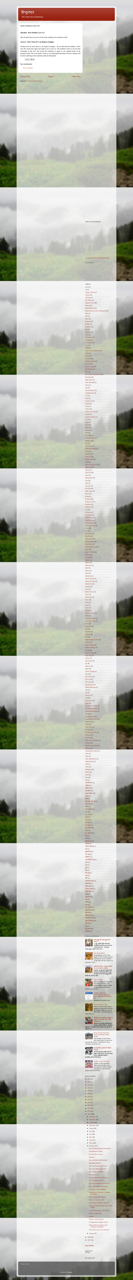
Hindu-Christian (90, 438)
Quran (87, 623)
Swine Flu (88, 721)
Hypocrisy (88, 456)
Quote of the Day (90, 621)
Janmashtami (89, 478)
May (90, 1137)
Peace (87, 594)
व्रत (86, 899)
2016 (89, 1094)
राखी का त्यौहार (89, 889)
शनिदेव (87, 902)
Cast (86, 329)
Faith (86, 398)
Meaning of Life (94, 1174)
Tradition (88, 737)
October (91, 1122)
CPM (86, 348)
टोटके (86, 830)
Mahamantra (88, 539)
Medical (87, 562)
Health (87, 427)
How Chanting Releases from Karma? (100, 1148)
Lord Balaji (88, 515)
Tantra (87, 724)
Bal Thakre (88, 300)
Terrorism (88, 730)
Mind (86, 568)
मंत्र (86, 875)
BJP (86, 316)
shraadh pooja (89, 684)
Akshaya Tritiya (90, 292)
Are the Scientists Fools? (96, 1180)
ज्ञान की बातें (88, 828)
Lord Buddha (89, 520)
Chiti (86, 334)
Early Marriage (89, 382)
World (87, 775)
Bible (86, 313)
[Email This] (26, 59)
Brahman (88, 321)
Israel (86, 475)
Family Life (88, 401)
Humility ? (92, 1157)
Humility (88, 454)
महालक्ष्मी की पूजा (89, 881)
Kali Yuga (88, 488)
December (92, 1117)
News (86, 589)
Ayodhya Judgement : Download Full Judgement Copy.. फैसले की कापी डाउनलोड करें (102, 995)
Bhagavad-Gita (89, 303)
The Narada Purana (91, 732)
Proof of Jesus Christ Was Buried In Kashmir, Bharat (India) (101, 1034)
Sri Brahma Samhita (91, 706)
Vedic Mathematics (90, 759)
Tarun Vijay (88, 727)
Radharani (88, 626)
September (92, 1125)
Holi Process (89, 446)
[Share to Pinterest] (34, 59)
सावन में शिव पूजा (89, 920)
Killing (87, 496)
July (90, 1131)
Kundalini (88, 504)
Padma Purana (89, 592)
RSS (86, 637)
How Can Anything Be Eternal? (98, 1166)
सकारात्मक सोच (89, 918)
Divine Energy (89, 366)
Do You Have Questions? (92, 374)
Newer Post (25, 76)
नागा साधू (87, 854)
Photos (87, 600)
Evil (86, 395)
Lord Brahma (89, 517)
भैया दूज (87, 873)
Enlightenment (89, 393)
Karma (87, 494)
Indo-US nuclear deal (91, 464)
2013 (89, 1102)
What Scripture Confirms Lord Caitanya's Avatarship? (98, 1226)
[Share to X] (30, 59)
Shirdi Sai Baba (89, 671)
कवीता (86, 806)
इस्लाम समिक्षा (88, 793)
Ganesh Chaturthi (90, 417)
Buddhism (88, 327)
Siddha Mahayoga (90, 687)
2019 (89, 1085)
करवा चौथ (88, 804)
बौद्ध (86, 870)
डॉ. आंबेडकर (88, 833)
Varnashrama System (91, 751)
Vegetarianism (89, 761)
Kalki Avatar (89, 491)
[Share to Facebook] (32, 59)
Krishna (87, 499)
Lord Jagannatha (90, 525)
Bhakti (87, 305)
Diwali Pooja (89, 369)
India (86, 462)
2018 (89, 1088)
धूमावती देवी (88, 851)
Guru (86, 425)
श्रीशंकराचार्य (88, 915)
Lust (86, 531)
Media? (87, 560)
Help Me (87, 435)
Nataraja (87, 586)
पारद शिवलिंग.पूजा (89, 859)
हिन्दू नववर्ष (88, 928)
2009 (89, 1114)
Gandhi (87, 414)
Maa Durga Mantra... (100, 953)
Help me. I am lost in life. (96, 1200)
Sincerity (88, 695)
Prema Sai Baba (90, 613)
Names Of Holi (89, 578)
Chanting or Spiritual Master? (97, 1189)
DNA (86, 372)
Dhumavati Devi (90, 361)
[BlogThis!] (28, 59)
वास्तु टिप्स (88, 896)
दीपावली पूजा (88, 841)
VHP (86, 764)
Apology (87, 297)
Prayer (87, 608)
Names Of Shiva (90, 581)
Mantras (87, 555)
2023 (89, 1079)
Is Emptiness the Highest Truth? (98, 1222)
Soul (86, 698)
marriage (87, 557)
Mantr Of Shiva (89, 552)
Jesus (86, 480)
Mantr (87, 549)
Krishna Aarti (89, 502)
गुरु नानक (87, 814)
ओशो (86, 798)
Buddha (87, 324)
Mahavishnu (88, 544)
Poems (87, 602)
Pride (86, 616)
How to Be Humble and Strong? (98, 1186)
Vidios (87, 767)
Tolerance (88, 735)
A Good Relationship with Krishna (99, 1210)
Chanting (88, 332)
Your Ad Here (89, 1245)
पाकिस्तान (87, 857)
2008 (89, 1237)
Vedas (87, 753)
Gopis (87, 422)
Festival (87, 409)
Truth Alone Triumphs (91, 740)
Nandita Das (88, 584)
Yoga (86, 777)
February (92, 1146)
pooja (86, 605)
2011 (89, 1108)
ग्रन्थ (86, 817)
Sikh (86, 690)
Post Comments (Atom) (35, 81)
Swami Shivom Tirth (91, 719)
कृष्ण (86, 812)
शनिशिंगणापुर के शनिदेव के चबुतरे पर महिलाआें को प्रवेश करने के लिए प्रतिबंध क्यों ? (103, 1019)
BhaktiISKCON (89, 308)
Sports (87, 703)
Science (87, 658)
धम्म (86, 849)
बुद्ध (86, 867)
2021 (89, 1082)
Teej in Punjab (98, 979)
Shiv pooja (88, 682)
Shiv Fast (88, 679)
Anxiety (87, 295)
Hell (86, 433)
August (91, 1128)
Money (87, 570)
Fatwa (87, 406)
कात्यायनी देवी (88, 809)
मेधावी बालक (88, 886)
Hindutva (88, 441)
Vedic (86, 756)
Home (50, 76)
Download (88, 377)
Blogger (70, 1272)
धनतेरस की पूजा (89, 846)
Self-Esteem (88, 661)
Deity (86, 353)
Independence (89, 459)
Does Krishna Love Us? (96, 1154)
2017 (89, 1091)
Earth (86, 385)
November (92, 1119)
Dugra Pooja (89, 380)
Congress (88, 340)
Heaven (87, 430)
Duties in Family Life (95, 1213)
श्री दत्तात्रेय (88, 907)
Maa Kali (88, 536)
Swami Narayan (90, 716)
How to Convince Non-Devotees (98, 1177)
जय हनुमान (88, 825)
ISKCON (88, 472)
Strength (87, 714)
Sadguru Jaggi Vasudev (92, 639)
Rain (86, 629)
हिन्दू (86, 926)
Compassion (88, 337)
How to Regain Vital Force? (97, 1172)
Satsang (87, 650)
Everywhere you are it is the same (99, 1230)
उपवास (87, 796)
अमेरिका (87, 785)
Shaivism (88, 666)
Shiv (86, 674)
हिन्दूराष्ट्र (27, 12)
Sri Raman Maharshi (91, 708)
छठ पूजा (87, 820)
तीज (86, 836)
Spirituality (88, 700)
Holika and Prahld (90, 448)
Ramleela (88, 631)
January (91, 1233)
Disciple (87, 364)
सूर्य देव (87, 923)
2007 (89, 1240)
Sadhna (87, 642)
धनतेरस (87, 843)
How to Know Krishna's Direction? (99, 1203)
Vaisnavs (87, 748)
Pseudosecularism (90, 618)
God (86, 419)
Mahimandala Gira (90, 547)
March (91, 1143)
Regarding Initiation (95, 1163)
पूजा (86, 865)
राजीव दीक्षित (88, 891)
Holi (86, 443)
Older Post (76, 76)
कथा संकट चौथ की (90, 801)
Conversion (88, 342)
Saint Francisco (89, 645)
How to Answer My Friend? (97, 1197)
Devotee (87, 358)
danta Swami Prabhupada (92, 350)
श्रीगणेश (87, 912)
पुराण (86, 862)
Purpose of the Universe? (96, 1219)
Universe (87, 743)
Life (86, 509)
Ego (86, 387)
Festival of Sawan (90, 411)
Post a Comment (28, 68)
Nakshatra (88, 576)
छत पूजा (87, 822)
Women (87, 772)
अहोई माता (88, 788)
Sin (86, 692)
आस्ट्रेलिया (88, 791)
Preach (87, 610)
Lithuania (88, 512)
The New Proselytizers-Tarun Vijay (99, 1183)
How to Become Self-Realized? (98, 1160)
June (90, 1134)
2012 (89, 1105)
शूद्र (86, 904)
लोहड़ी (86, 894)
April (91, 1140)
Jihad (86, 483)
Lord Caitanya (89, 523)
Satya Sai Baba (89, 653)
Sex (86, 663)
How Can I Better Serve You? (97, 1169)
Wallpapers (88, 769)
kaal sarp (87, 486)
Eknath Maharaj (90, 390)
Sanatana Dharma (90, 647)
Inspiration (88, 467)
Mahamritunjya (89, 541)
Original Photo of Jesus (101, 1004)
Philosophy (88, 597)
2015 (89, 1096)
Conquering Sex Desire (96, 1151)
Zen (86, 780)
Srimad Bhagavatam (91, 711)
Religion (87, 634)
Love (86, 528)
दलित (86, 838)
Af (86, 289)
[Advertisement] (102, 37)
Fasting (87, 403)
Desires (87, 356)
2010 (89, 1111)
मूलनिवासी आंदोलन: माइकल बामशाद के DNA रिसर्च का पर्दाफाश (103, 967)
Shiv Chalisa (89, 676)
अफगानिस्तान (88, 782)
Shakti (87, 669)
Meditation (88, 565)
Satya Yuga (88, 655)
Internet (87, 470)
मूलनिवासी (87, 883)
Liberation (88, 507)
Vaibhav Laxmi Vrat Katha (102, 1061)
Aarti (86, 287)
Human (87, 451)
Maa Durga (88, 533)
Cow (86, 345)
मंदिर (86, 878)
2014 (89, 1099)
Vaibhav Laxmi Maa (91, 745)
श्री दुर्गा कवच (88, 910)
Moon (87, 573)
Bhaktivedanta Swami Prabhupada (95, 311)
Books (87, 319)
